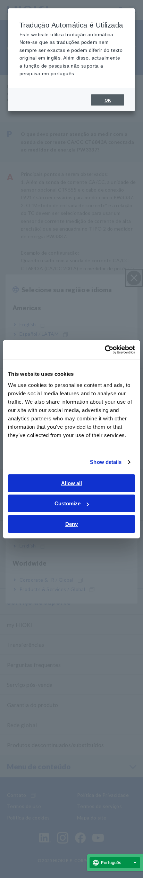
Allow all (71, 483)
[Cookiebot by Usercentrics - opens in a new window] (104, 349)
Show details (105, 462)
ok (107, 100)
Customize (67, 503)
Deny (71, 524)
